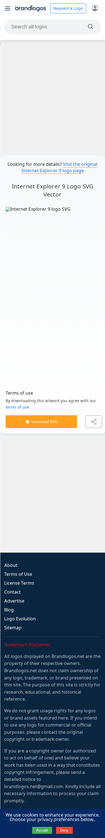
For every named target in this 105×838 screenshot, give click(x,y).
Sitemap (13, 628)
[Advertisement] (52, 97)
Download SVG (44, 421)
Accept (42, 830)
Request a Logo (68, 8)
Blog (9, 610)
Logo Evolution (20, 619)
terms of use (17, 407)
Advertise (14, 601)
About (10, 565)
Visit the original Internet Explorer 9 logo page (59, 167)
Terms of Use (18, 574)
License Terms (19, 583)
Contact (12, 592)
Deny (64, 830)
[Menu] (7, 8)
